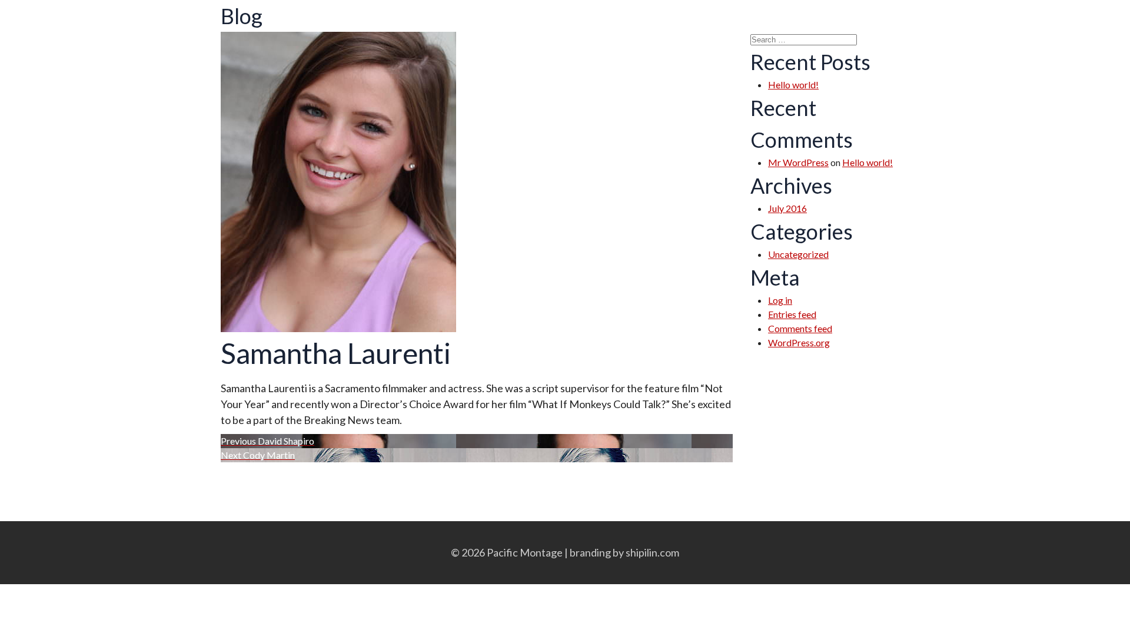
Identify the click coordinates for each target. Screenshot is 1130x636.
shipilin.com (652, 552)
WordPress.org (799, 342)
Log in (780, 300)
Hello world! (793, 84)
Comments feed (800, 328)
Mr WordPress (798, 162)
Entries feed (792, 314)
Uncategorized (798, 254)
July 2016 (787, 208)
